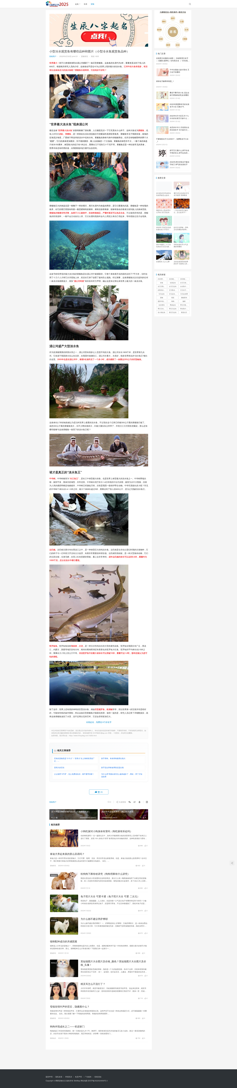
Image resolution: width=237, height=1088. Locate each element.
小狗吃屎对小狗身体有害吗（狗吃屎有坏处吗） (106, 831)
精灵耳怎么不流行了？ (93, 984)
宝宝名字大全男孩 (184, 290)
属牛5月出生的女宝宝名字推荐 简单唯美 (181, 194)
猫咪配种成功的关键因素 (63, 941)
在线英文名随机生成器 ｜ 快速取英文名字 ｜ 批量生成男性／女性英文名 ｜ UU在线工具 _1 (172, 60)
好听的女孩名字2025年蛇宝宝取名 (162, 290)
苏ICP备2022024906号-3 (98, 1080)
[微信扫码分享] (129, 801)
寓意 (172, 297)
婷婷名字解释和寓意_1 (165, 81)
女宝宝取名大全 (162, 286)
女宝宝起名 (173, 286)
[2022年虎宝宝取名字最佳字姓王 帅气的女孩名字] (162, 162)
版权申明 (49, 1077)
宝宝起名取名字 (173, 294)
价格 (161, 283)
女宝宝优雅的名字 (184, 283)
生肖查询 (162, 305)
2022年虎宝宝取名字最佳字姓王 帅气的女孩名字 (179, 163)
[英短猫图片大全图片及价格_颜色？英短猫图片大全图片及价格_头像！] (64, 968)
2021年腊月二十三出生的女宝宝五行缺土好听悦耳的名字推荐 (163, 245)
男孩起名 (173, 305)
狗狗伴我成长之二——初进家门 (67, 1026)
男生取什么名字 (184, 309)
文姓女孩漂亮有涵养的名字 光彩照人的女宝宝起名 (181, 262)
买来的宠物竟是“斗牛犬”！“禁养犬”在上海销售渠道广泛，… (74, 759)
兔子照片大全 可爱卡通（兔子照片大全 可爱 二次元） (110, 896)
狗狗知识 (54, 833)
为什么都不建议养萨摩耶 (94, 919)
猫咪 (184, 301)
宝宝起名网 (184, 294)
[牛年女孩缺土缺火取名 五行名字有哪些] (162, 70)
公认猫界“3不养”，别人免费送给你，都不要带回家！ (74, 774)
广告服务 (88, 1077)
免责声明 (78, 1077)
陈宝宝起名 (173, 312)
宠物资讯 (84, 56)
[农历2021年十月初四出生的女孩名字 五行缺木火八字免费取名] (162, 127)
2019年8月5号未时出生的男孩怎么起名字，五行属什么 (163, 194)
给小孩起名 (161, 312)
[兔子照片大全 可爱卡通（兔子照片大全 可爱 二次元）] (64, 903)
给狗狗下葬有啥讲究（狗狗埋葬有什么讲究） (105, 874)
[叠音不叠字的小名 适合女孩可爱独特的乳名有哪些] (162, 93)
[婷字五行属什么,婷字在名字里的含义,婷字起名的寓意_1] (162, 150)
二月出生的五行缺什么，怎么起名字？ (181, 211)
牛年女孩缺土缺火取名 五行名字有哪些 (179, 70)
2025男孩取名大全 (162, 279)
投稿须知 (97, 1077)
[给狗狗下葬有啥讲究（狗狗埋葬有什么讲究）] (64, 881)
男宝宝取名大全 (184, 305)
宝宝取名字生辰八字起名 (173, 290)
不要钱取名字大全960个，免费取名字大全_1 (172, 140)
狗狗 (172, 301)
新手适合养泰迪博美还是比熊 (112, 767)
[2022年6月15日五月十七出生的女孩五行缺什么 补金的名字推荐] (162, 116)
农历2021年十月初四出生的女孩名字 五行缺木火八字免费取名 (179, 129)
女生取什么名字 (184, 286)
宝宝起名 (162, 294)
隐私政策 (58, 1077)
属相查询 (184, 297)
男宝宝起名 (173, 309)
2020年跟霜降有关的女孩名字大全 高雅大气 (179, 105)
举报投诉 (68, 1077)
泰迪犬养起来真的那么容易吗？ (67, 854)
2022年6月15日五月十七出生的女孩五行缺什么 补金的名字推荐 (179, 118)
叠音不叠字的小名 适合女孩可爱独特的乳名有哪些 (179, 93)
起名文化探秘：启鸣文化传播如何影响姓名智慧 (181, 228)
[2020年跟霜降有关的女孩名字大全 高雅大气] (162, 104)
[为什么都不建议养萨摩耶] (64, 926)
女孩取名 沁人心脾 (162, 261)
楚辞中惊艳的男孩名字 (162, 301)
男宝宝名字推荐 (162, 309)
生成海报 (122, 802)
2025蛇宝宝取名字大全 (184, 279)
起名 (77, 4)
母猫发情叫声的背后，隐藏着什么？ (69, 1006)
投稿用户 (52, 56)
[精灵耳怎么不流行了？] (64, 991)
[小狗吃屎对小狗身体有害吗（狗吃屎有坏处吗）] (64, 838)
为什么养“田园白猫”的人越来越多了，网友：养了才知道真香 (121, 775)
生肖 (85, 4)
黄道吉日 (184, 312)
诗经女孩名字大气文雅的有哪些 (181, 245)
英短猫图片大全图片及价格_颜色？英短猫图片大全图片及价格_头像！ (113, 963)
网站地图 (84, 1080)
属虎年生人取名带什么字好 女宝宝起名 (163, 211)
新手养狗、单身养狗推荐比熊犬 (113, 758)
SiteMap (77, 1080)
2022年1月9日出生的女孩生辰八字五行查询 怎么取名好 (163, 228)
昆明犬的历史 (59, 767)
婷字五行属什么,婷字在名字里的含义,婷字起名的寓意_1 (179, 152)
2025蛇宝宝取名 (173, 279)
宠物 (92, 4)
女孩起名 (173, 283)
